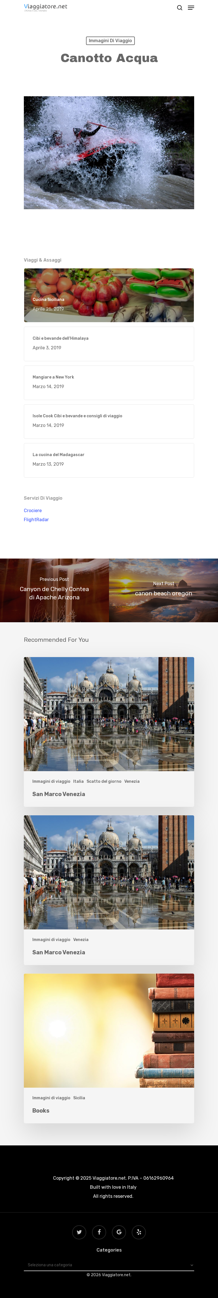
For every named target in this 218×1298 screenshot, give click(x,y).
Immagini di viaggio (110, 40)
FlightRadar (36, 519)
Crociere (33, 510)
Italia (78, 781)
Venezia (132, 781)
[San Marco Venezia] (109, 732)
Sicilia (79, 1098)
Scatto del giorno (104, 781)
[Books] (109, 1048)
